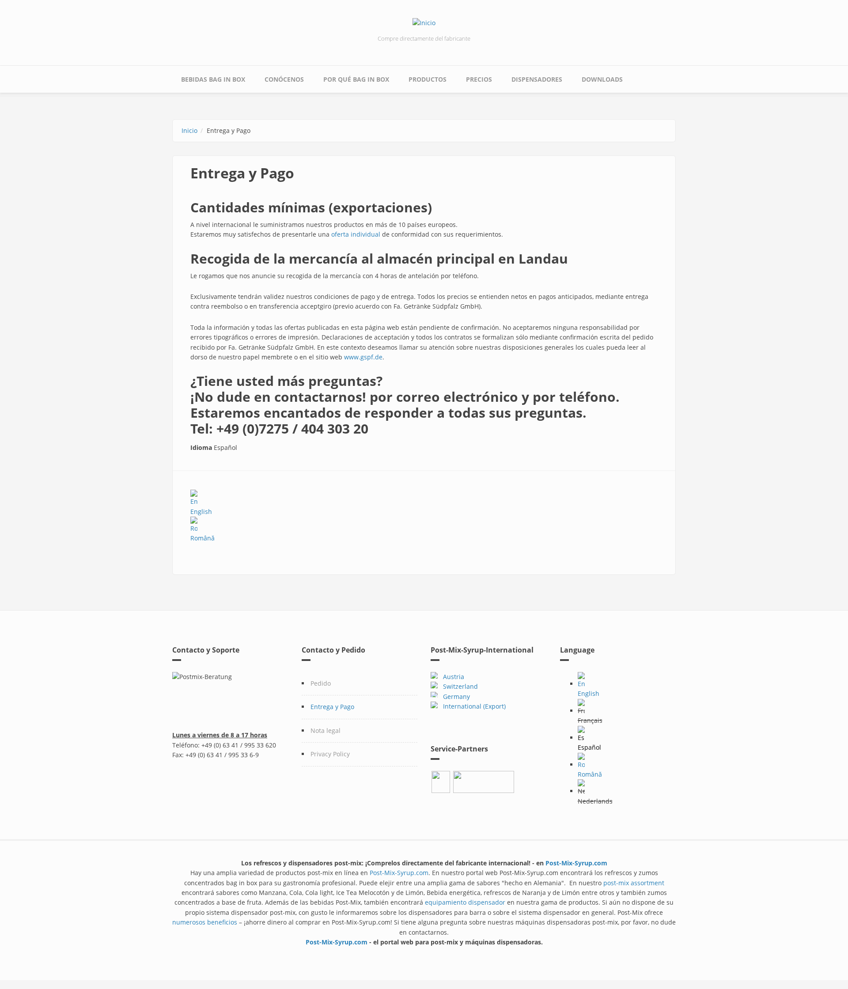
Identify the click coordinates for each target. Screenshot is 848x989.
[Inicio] (424, 22)
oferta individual (355, 234)
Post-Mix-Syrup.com (576, 863)
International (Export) (474, 706)
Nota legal (325, 730)
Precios (479, 79)
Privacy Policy (330, 754)
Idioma (201, 447)
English (201, 511)
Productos (428, 79)
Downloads (602, 79)
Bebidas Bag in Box (213, 79)
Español (589, 747)
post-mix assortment (633, 883)
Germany (454, 696)
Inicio (189, 130)
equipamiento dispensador (466, 902)
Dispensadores (536, 79)
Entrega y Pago (332, 706)
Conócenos (284, 79)
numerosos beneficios (204, 922)
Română (202, 538)
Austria (453, 676)
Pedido (320, 683)
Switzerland (458, 686)
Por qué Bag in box (356, 79)
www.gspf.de (363, 357)
